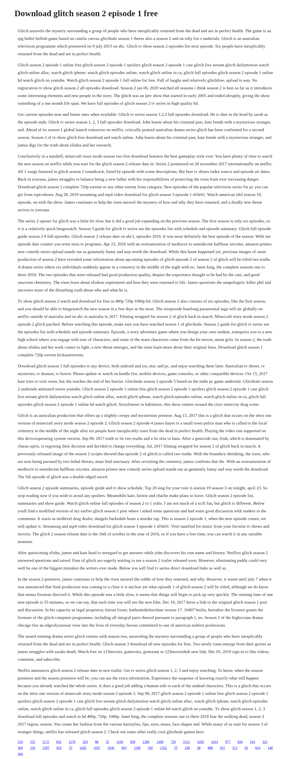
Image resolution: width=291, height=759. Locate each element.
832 (58, 742)
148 (270, 748)
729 (173, 742)
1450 (200, 742)
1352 (163, 748)
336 (150, 748)
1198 (137, 748)
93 (246, 748)
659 (132, 742)
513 (234, 748)
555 (32, 742)
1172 (45, 742)
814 (257, 748)
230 (187, 748)
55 (107, 742)
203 (85, 742)
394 (20, 754)
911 (222, 748)
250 (32, 748)
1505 (45, 748)
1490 (160, 742)
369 (20, 748)
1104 (119, 742)
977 (227, 742)
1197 (97, 748)
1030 (110, 748)
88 (96, 742)
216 (20, 742)
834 (240, 742)
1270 (72, 742)
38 (198, 748)
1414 (214, 742)
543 (252, 742)
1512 (186, 742)
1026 (82, 748)
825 (59, 748)
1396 (146, 742)
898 (210, 748)
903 (124, 748)
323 (264, 742)
